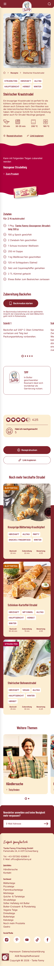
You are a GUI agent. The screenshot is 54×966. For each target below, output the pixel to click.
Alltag (37, 81)
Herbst (26, 86)
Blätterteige (9, 883)
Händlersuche (10, 869)
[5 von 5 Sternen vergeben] (28, 420)
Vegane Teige (10, 909)
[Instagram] (6, 939)
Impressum (15, 951)
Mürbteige (8, 893)
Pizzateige (8, 886)
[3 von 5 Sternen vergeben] (18, 420)
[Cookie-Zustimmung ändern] (5, 957)
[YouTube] (27, 939)
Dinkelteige (9, 913)
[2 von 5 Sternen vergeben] (13, 420)
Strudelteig (10, 81)
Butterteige (9, 916)
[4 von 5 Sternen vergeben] (23, 420)
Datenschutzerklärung (33, 951)
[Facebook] (47, 939)
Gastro (6, 926)
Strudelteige (9, 899)
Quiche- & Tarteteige (14, 896)
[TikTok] (37, 939)
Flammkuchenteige (13, 889)
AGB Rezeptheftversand (27, 956)
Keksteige (8, 920)
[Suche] (49, 3)
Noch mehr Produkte (14, 923)
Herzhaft (26, 81)
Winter (37, 86)
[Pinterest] (17, 939)
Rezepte (14, 73)
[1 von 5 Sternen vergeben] (8, 420)
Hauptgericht (11, 86)
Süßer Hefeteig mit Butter (16, 903)
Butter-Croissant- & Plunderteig (19, 906)
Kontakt (7, 872)
